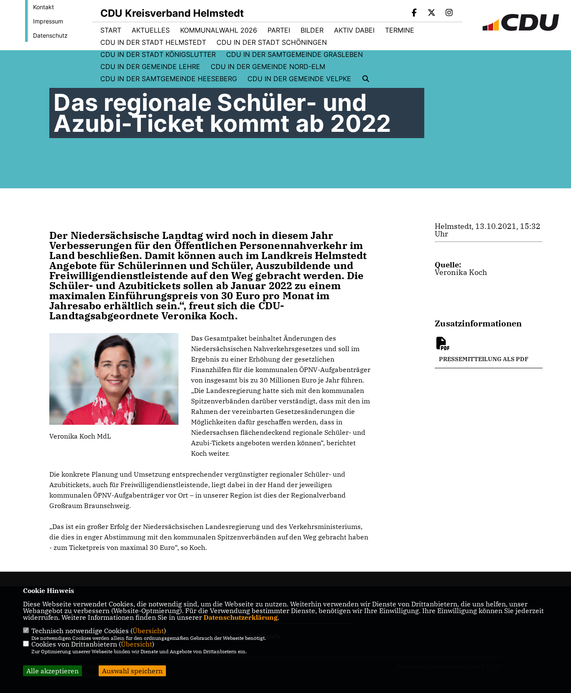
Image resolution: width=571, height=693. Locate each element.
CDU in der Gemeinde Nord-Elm (268, 66)
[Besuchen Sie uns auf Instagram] (449, 13)
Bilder (312, 30)
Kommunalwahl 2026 (218, 30)
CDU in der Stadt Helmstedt (153, 42)
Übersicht (148, 630)
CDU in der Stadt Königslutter (158, 54)
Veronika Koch (461, 272)
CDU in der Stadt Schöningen (272, 42)
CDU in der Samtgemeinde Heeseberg (168, 78)
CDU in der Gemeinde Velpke (299, 78)
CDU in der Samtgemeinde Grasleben (294, 54)
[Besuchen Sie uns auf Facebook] (414, 13)
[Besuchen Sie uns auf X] (432, 13)
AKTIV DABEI (354, 30)
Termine (399, 30)
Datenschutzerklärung (241, 617)
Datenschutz (50, 35)
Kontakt (43, 6)
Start (110, 30)
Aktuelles (151, 30)
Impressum (48, 21)
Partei (279, 30)
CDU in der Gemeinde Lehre (150, 66)
